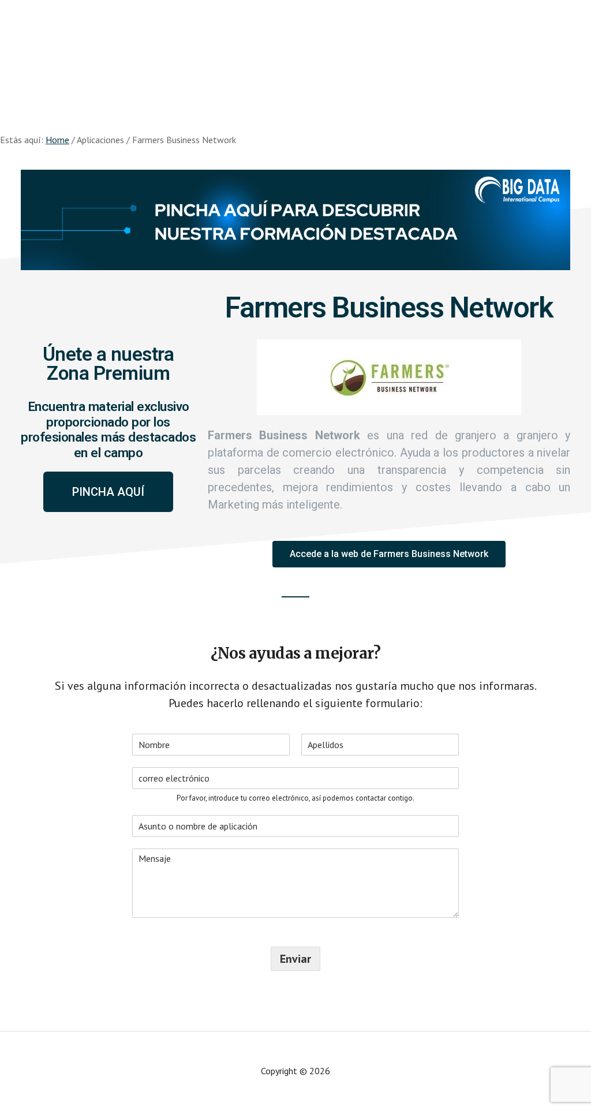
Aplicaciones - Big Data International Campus (115, 46)
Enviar (295, 958)
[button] (108, 492)
